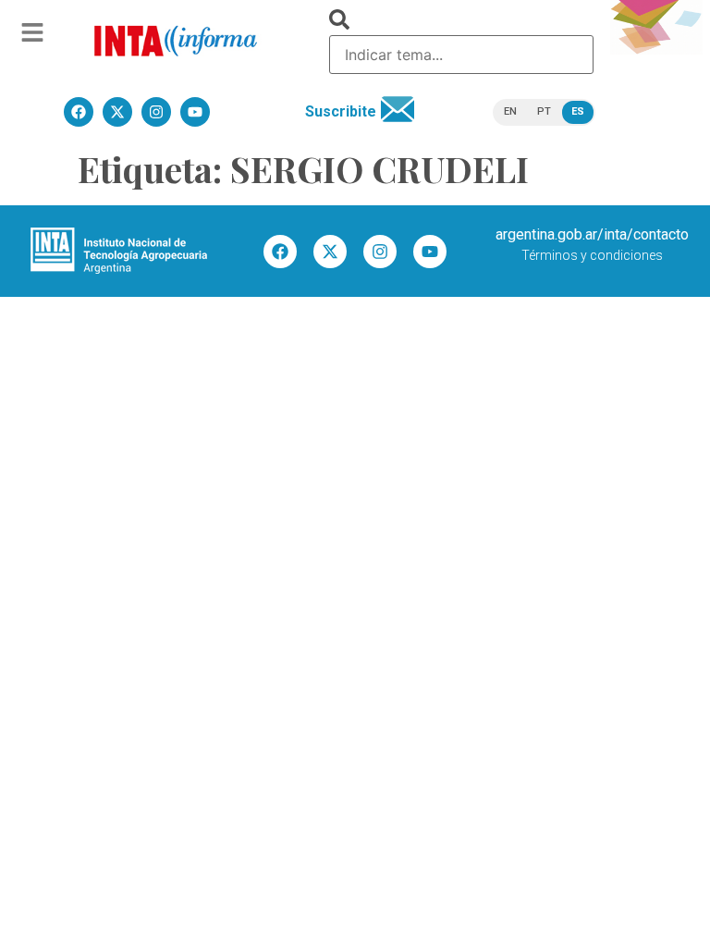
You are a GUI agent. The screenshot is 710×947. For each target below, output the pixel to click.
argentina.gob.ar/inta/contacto (592, 234)
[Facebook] (280, 251)
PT (544, 111)
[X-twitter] (330, 251)
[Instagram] (380, 251)
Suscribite (340, 111)
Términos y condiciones (592, 255)
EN (510, 111)
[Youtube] (430, 251)
